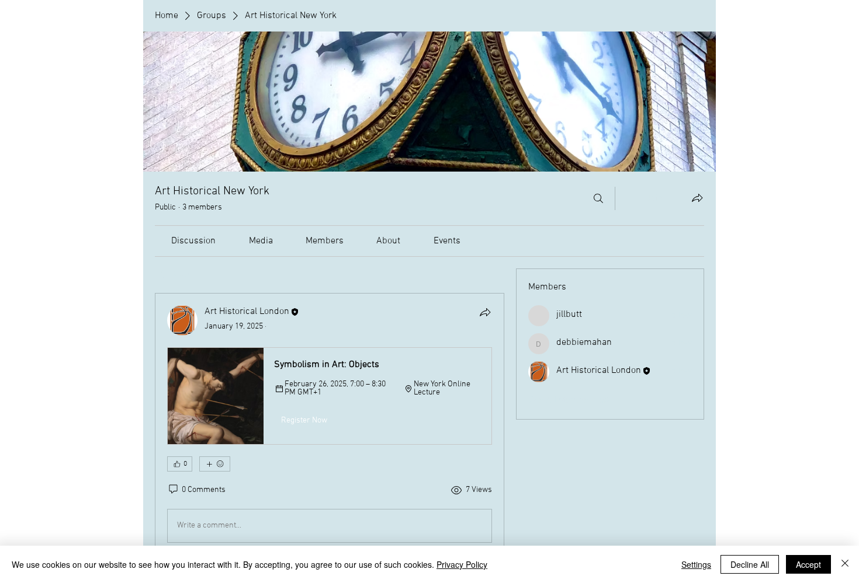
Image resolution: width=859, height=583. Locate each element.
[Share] (485, 312)
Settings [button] (696, 564)
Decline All (749, 564)
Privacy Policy (462, 564)
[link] (193, 241)
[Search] (598, 198)
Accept (808, 564)
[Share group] (697, 198)
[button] (329, 395)
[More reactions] (214, 464)
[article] (329, 426)
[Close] (845, 564)
